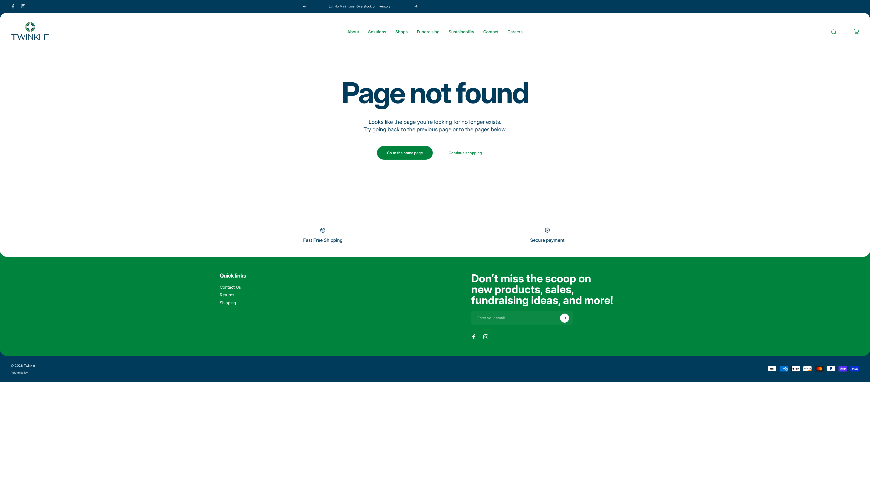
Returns (227, 294)
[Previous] (304, 6)
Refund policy (19, 372)
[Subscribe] (564, 318)
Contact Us (230, 287)
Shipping (228, 302)
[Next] (416, 6)
